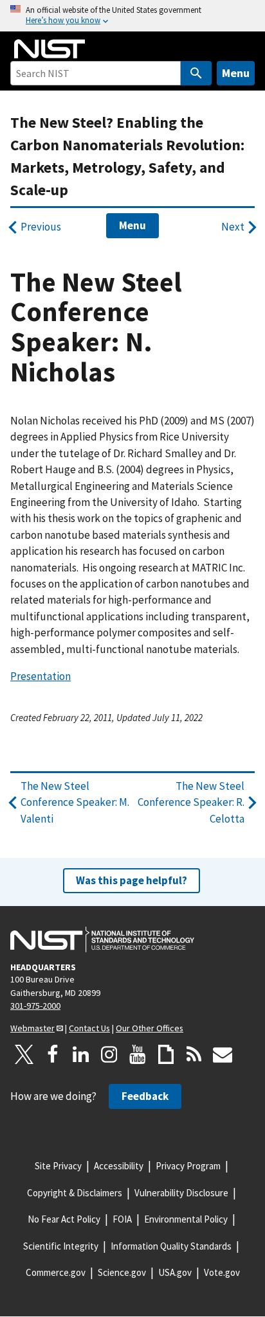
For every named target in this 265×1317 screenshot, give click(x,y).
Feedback (145, 1096)
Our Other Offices (149, 1028)
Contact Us (89, 1028)
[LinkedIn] (81, 1054)
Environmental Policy (186, 1219)
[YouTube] (137, 1054)
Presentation (40, 676)
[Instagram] (109, 1054)
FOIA (122, 1219)
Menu (236, 72)
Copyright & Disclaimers (74, 1193)
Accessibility (118, 1166)
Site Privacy (58, 1166)
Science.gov (122, 1272)
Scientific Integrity (60, 1246)
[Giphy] (166, 1054)
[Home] (49, 49)
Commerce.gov (56, 1272)
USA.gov (175, 1272)
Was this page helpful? (131, 880)
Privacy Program (188, 1166)
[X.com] (24, 1054)
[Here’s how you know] (132, 15)
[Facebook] (53, 1054)
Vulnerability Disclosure (181, 1193)
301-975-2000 (35, 1005)
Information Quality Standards (171, 1246)
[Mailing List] (222, 1054)
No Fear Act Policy (64, 1219)
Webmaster (32, 1028)
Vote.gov (222, 1272)
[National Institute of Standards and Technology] (102, 939)
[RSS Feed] (194, 1054)
